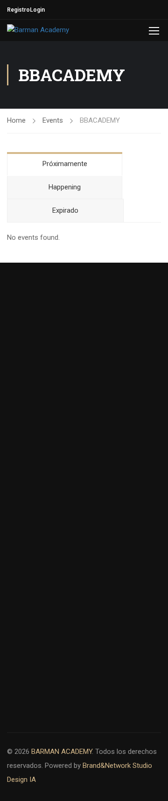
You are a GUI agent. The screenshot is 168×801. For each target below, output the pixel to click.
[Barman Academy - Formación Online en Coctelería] (54, 30)
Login (37, 10)
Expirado (65, 210)
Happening (65, 187)
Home (16, 120)
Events (52, 120)
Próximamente (64, 164)
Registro (18, 10)
